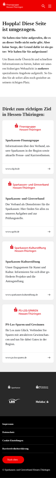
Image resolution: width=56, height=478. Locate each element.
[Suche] (43, 6)
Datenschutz (8, 432)
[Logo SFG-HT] (15, 6)
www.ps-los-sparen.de (16, 357)
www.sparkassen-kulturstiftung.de (21, 294)
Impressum (8, 424)
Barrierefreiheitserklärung (15, 448)
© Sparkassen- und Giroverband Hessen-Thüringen (26, 469)
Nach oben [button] (12, 459)
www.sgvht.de (12, 231)
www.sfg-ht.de (12, 168)
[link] (50, 6)
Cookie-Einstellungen (12, 440)
